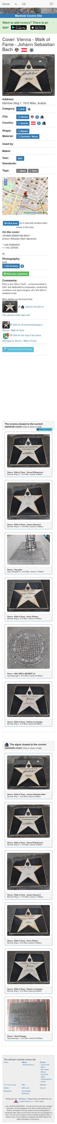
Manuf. (43, 1072)
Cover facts (45, 1064)
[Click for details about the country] (39, 123)
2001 (20, 158)
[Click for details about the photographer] (22, 265)
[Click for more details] (28, 450)
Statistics (43, 1084)
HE (24, 4)
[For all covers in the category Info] (31, 49)
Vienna (24, 116)
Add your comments (17, 273)
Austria (24, 123)
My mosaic (45, 1069)
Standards (7, 1091)
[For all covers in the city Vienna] (16, 49)
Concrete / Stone (29, 136)
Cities (43, 1076)
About (24, 1062)
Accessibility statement (26, 1092)
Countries (44, 1074)
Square (24, 131)
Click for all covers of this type (19, 349)
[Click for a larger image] (28, 75)
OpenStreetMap (32, 213)
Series (43, 1081)
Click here (12, 223)
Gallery (6, 1088)
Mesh (43, 1067)
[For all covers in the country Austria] (24, 49)
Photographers (46, 1079)
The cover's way (10, 1084)
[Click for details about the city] (37, 116)
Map (23, 1084)
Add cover (25, 1088)
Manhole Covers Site (28, 16)
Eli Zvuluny (12, 265)
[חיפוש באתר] (16, 4)
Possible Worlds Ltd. (26, 1101)
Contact (43, 1088)
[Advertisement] (28, 385)
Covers (42, 1062)
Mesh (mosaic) (45, 429)
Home (6, 4)
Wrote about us (28, 1064)
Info (22, 108)
